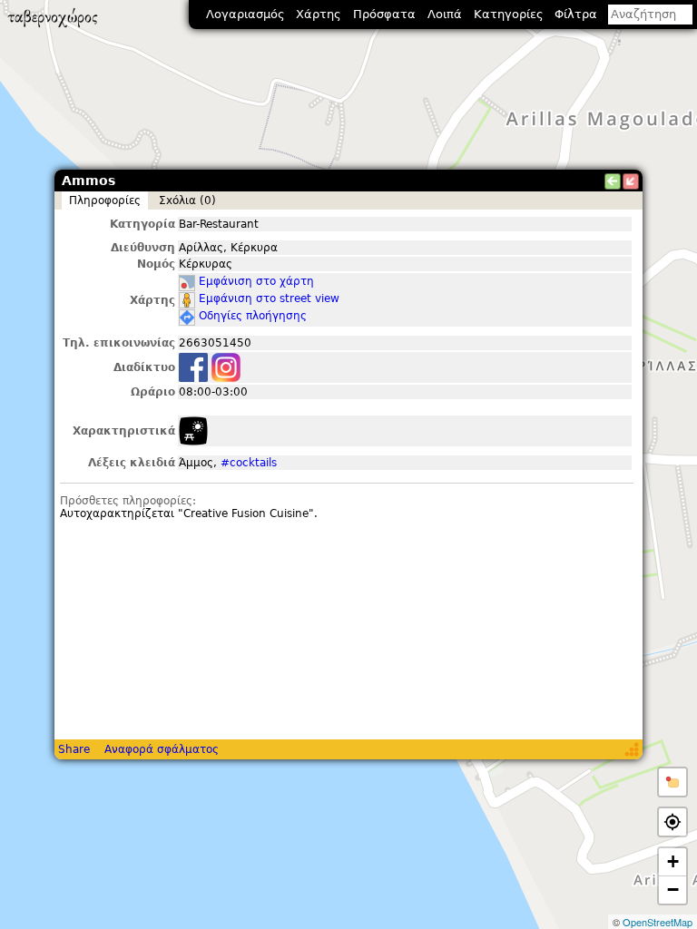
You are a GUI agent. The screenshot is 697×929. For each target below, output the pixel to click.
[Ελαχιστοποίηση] (631, 181)
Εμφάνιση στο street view (269, 298)
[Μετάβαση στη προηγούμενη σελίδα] (612, 181)
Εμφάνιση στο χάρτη (256, 281)
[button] (672, 782)
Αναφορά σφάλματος (161, 749)
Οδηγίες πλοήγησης (253, 315)
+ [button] (673, 861)
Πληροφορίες (105, 200)
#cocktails (249, 462)
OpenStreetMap (657, 921)
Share (74, 749)
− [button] (673, 889)
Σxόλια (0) (187, 200)
